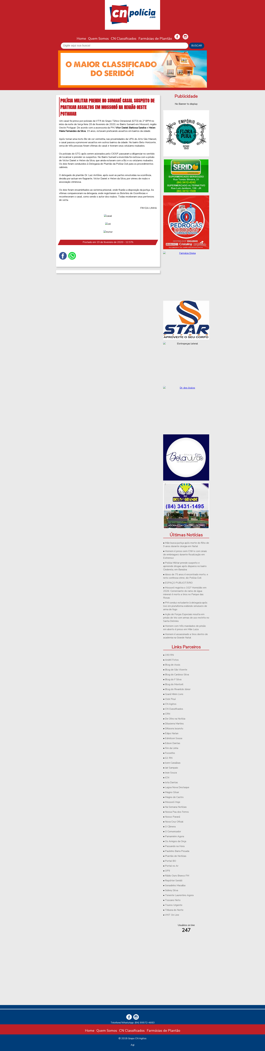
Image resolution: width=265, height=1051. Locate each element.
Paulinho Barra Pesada (177, 851)
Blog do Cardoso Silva (177, 674)
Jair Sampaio (171, 767)
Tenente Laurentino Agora (179, 895)
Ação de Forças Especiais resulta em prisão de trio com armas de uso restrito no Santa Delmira (186, 618)
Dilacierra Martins (174, 723)
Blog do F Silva (173, 679)
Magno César (172, 792)
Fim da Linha (171, 748)
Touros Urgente (173, 905)
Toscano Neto (173, 900)
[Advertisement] (186, 981)
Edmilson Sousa (173, 738)
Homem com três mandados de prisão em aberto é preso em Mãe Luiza (184, 627)
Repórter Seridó (173, 880)
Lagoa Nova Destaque (177, 787)
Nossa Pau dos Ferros (177, 812)
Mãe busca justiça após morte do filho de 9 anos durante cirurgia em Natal (186, 544)
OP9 (167, 870)
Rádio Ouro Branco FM (177, 875)
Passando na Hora (174, 846)
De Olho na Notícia (175, 718)
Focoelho (170, 753)
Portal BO (170, 861)
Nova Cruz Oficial (174, 821)
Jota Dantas (171, 782)
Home (81, 38)
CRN (167, 713)
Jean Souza (171, 772)
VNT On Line (172, 915)
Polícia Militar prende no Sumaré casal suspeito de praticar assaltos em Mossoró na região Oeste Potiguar (107, 107)
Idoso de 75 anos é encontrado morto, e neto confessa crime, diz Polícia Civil (185, 576)
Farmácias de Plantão (155, 38)
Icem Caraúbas (173, 763)
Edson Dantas (172, 743)
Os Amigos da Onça (175, 841)
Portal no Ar (171, 866)
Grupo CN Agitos (137, 1038)
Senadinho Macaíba (175, 885)
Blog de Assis (172, 664)
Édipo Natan (171, 733)
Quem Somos (98, 38)
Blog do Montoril (174, 684)
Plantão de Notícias (175, 856)
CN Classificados (123, 38)
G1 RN (168, 758)
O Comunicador (173, 831)
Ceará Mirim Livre (174, 694)
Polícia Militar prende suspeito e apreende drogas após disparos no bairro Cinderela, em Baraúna (185, 566)
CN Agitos (170, 704)
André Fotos (172, 660)
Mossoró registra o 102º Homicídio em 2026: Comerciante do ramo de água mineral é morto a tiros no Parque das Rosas (184, 592)
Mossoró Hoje (172, 802)
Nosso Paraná (172, 816)
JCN (167, 777)
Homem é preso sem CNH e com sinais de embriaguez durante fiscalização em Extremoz (185, 554)
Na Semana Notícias (176, 807)
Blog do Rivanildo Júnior (177, 689)
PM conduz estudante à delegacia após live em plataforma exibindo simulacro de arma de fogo (185, 606)
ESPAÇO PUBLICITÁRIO (179, 582)
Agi (132, 1045)
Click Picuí (170, 699)
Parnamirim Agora (174, 836)
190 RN (169, 655)
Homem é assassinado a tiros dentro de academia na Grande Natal (185, 636)
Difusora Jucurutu (174, 728)
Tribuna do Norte (174, 910)
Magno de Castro (174, 797)
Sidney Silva (171, 890)
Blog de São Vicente (176, 669)
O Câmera (170, 826)
